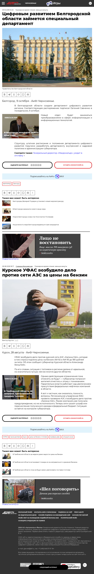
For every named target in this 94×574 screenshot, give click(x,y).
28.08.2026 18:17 (8, 266)
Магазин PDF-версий (80, 515)
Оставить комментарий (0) (73, 165)
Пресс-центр (79, 512)
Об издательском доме (27, 515)
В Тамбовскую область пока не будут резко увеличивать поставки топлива (41, 470)
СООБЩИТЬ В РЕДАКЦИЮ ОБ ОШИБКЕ (31, 521)
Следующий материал (48, 567)
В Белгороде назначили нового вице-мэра (29, 209)
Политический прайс (69, 518)
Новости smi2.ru (10, 259)
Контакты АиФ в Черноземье (45, 512)
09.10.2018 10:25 (7, 10)
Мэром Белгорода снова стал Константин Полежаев (33, 217)
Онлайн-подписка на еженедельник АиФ (54, 515)
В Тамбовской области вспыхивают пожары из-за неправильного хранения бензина (45, 462)
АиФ (16, 340)
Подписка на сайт (65, 512)
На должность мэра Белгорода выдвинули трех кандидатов (36, 225)
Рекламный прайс (25, 512)
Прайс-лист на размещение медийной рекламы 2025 (38, 518)
